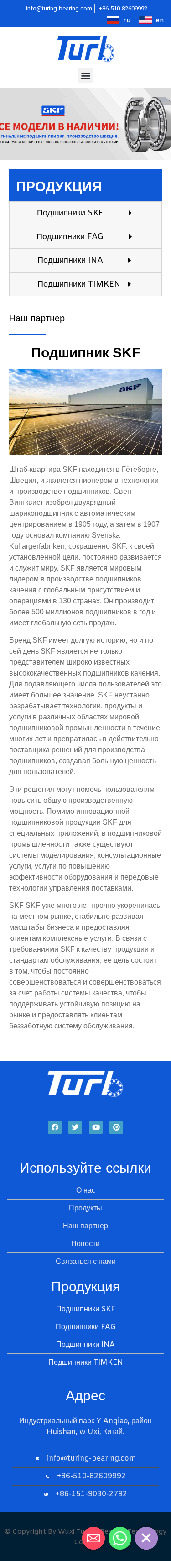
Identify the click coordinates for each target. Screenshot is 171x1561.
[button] (85, 75)
